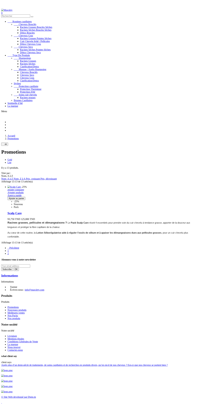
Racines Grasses (28, 61)
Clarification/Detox (29, 66)
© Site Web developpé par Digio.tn (18, 397)
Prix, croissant (33, 178)
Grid (10, 159)
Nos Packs (13, 315)
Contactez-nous (15, 350)
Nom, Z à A (20, 178)
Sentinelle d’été (15, 103)
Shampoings (22, 58)
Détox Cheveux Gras (30, 44)
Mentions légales (16, 338)
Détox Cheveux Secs (30, 52)
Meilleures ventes (16, 312)
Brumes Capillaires (23, 100)
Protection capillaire (26, 86)
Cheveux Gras (23, 35)
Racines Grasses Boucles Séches (36, 27)
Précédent (13, 248)
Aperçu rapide (15, 195)
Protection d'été (27, 92)
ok (4, 144)
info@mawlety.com (34, 289)
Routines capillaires (20, 21)
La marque (13, 106)
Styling (17, 83)
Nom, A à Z (7, 178)
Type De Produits (19, 55)
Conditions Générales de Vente (23, 341)
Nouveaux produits (17, 310)
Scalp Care (15, 213)
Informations (9, 275)
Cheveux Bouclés (25, 24)
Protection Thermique (30, 89)
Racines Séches (27, 63)
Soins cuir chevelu (25, 94)
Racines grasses (27, 97)
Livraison (12, 336)
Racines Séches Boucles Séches (35, 30)
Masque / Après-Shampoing (30, 69)
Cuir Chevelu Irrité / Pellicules (35, 41)
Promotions (13, 307)
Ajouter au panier (16, 198)
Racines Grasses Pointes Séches (35, 38)
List (9, 162)
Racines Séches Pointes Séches (35, 49)
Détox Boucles (27, 32)
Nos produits (14, 318)
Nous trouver (14, 347)
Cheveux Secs (23, 47)
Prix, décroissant (48, 178)
